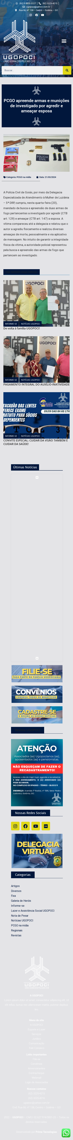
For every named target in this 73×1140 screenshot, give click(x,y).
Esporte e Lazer (36, 1029)
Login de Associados (36, 1082)
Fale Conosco (36, 1048)
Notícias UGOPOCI (30, 323)
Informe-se (11, 323)
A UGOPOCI (36, 1024)
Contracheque (36, 1073)
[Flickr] (46, 826)
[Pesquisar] (67, 70)
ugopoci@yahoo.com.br (36, 1102)
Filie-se (36, 1059)
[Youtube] (35, 826)
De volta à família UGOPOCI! (21, 328)
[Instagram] (15, 826)
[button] (64, 41)
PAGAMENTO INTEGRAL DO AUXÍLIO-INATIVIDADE (36, 384)
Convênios (36, 1063)
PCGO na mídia (24, 177)
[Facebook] (25, 826)
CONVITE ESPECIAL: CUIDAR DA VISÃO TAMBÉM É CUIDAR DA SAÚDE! (35, 442)
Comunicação (36, 1043)
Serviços (36, 1034)
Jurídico (36, 1038)
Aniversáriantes (36, 1068)
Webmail (36, 1077)
